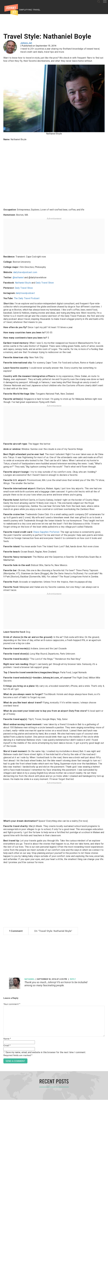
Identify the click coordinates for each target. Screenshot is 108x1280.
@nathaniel (18, 277)
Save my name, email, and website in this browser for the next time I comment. (46, 1052)
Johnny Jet (26, 43)
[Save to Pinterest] (3, 643)
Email (7, 1046)
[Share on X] (3, 637)
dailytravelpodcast (25, 293)
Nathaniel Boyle (23, 282)
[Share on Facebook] (3, 630)
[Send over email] (3, 649)
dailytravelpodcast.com (25, 272)
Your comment (11, 1004)
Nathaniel (29, 979)
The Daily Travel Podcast (27, 298)
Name (7, 1039)
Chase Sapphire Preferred (46, 532)
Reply (73, 979)
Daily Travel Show (45, 282)
